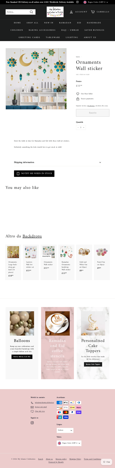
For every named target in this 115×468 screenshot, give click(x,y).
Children (17, 30)
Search (40, 459)
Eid (79, 23)
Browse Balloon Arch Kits (21, 356)
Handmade (94, 23)
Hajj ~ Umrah (70, 30)
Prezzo (78, 81)
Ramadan (65, 23)
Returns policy (61, 459)
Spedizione (91, 106)
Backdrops (32, 236)
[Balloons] (22, 323)
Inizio (78, 57)
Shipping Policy (75, 459)
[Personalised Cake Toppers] (93, 323)
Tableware (53, 37)
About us (90, 37)
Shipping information (24, 162)
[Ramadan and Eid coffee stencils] (57, 323)
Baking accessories (42, 30)
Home (17, 23)
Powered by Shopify (56, 462)
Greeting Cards (29, 37)
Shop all (33, 23)
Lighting (72, 37)
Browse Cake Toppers (93, 364)
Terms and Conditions (92, 459)
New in (49, 23)
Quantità (79, 122)
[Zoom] (36, 78)
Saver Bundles (94, 30)
